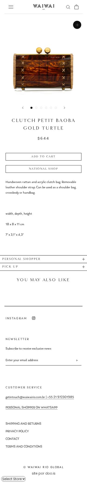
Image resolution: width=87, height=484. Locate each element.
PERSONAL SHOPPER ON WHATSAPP (32, 407)
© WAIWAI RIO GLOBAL (43, 467)
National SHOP (43, 168)
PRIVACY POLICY (17, 431)
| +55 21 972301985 (59, 397)
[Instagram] (33, 318)
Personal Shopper (21, 259)
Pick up (10, 266)
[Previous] (22, 108)
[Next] (64, 108)
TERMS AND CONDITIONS (24, 446)
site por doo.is (43, 473)
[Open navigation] (11, 7)
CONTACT (12, 439)
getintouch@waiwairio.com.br (25, 397)
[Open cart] (76, 7)
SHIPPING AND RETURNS (23, 424)
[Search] (68, 7)
